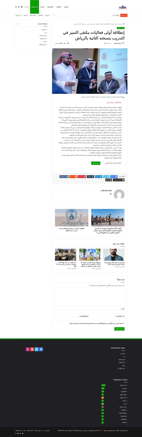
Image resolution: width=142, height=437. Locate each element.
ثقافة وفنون (50, 7)
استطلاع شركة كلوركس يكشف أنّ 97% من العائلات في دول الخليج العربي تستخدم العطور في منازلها (90, 264)
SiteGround (61, 430)
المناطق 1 (58, 7)
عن (45, 32)
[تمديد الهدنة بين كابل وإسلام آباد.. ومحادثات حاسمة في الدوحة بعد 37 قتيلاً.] (65, 255)
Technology (122, 413)
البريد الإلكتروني (120, 316)
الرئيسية (66, 7)
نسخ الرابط (96, 163)
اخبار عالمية (34, 7)
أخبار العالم (43, 38)
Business (123, 416)
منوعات (124, 400)
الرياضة (42, 7)
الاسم (123, 309)
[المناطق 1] (123, 7)
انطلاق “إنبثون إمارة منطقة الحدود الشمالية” (107, 15)
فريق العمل (42, 35)
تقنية (44, 41)
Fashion (124, 410)
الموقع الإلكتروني (83, 316)
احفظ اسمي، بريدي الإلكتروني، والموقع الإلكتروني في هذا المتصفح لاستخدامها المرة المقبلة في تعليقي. (96, 323)
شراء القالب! (42, 44)
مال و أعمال (122, 407)
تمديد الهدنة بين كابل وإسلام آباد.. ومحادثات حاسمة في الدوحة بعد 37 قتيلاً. (66, 264)
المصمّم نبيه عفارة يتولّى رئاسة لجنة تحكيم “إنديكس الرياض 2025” (114, 263)
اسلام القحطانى (117, 43)
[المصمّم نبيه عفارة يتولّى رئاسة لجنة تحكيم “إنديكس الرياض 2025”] (114, 255)
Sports (124, 422)
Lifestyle (123, 419)
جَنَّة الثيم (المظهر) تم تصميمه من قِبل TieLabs (86, 430)
